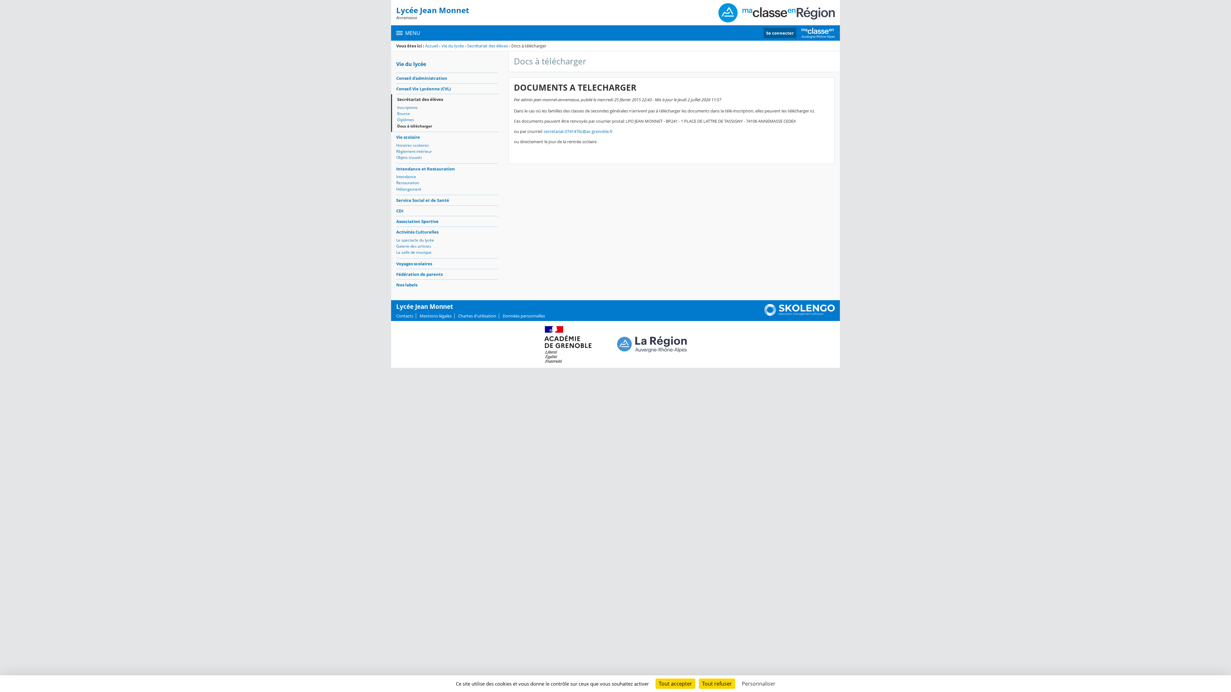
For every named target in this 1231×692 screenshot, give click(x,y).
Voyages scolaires (414, 264)
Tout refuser (717, 683)
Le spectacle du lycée (415, 240)
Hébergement (408, 189)
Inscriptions (407, 107)
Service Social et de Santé (422, 200)
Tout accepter (675, 683)
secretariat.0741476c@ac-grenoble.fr (578, 131)
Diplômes (405, 119)
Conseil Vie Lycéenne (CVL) (423, 89)
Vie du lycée (452, 46)
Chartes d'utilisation (477, 315)
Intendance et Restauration (425, 169)
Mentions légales (436, 315)
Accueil (431, 46)
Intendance (406, 176)
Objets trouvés (409, 157)
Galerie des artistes (413, 246)
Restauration (407, 182)
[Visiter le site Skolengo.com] (799, 314)
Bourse (403, 113)
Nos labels (406, 285)
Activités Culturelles (417, 232)
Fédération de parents (419, 274)
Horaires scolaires (412, 145)
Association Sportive (417, 221)
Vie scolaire (408, 137)
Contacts (404, 315)
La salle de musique (413, 252)
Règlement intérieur (414, 151)
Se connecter (780, 33)
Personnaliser (758, 683)
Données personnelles (524, 315)
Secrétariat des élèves (487, 46)
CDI (399, 211)
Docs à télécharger (414, 126)
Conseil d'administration (421, 78)
